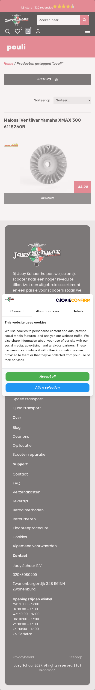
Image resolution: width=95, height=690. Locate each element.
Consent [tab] (17, 311)
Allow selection (47, 387)
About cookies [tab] (47, 311)
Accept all (48, 376)
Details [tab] (78, 311)
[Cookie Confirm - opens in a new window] (73, 300)
